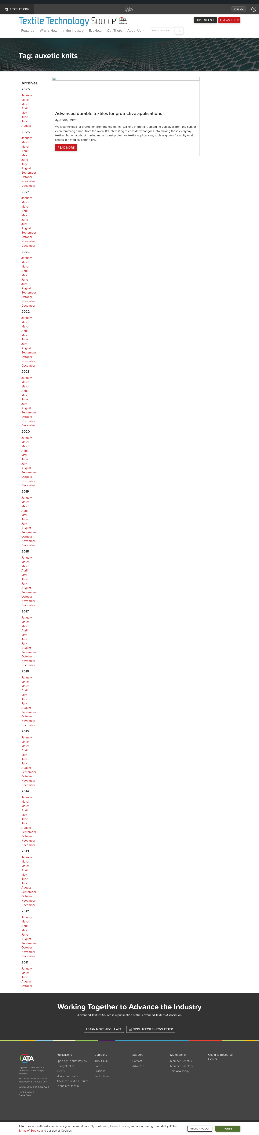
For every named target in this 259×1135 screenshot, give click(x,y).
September (28, 173)
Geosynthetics (65, 1066)
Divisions (99, 1071)
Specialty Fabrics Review (72, 1061)
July (24, 121)
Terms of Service (29, 1131)
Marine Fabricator (67, 1076)
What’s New (48, 30)
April (24, 108)
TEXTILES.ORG (19, 9)
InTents (61, 1071)
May (24, 113)
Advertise (138, 1066)
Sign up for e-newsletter (153, 1029)
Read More (66, 148)
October (26, 177)
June (24, 117)
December (28, 186)
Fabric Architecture (68, 1086)
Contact (137, 1061)
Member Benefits (181, 1061)
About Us (134, 30)
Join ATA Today (179, 1071)
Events (98, 1066)
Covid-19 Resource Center (220, 1057)
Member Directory (181, 1066)
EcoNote (95, 30)
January (26, 95)
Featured (28, 30)
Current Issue (205, 20)
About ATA (101, 1061)
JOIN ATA (239, 9)
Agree (228, 1128)
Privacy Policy (200, 1128)
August (26, 126)
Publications (101, 1076)
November (28, 181)
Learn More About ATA (104, 1029)
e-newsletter (229, 20)
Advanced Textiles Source (73, 1081)
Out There (114, 30)
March (25, 100)
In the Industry (73, 30)
